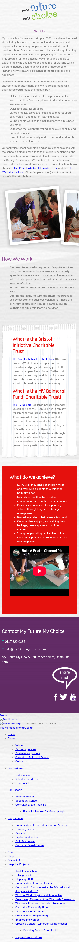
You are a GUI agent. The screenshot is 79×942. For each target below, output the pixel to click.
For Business (16, 768)
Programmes (15, 818)
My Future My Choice (39, 12)
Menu (3, 715)
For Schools (15, 789)
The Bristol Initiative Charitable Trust (36, 168)
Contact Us (14, 860)
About (11, 738)
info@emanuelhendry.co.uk (16, 727)
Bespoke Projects (18, 864)
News (11, 852)
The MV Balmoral (22, 404)
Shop (11, 856)
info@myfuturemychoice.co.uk (24, 649)
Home (11, 734)
